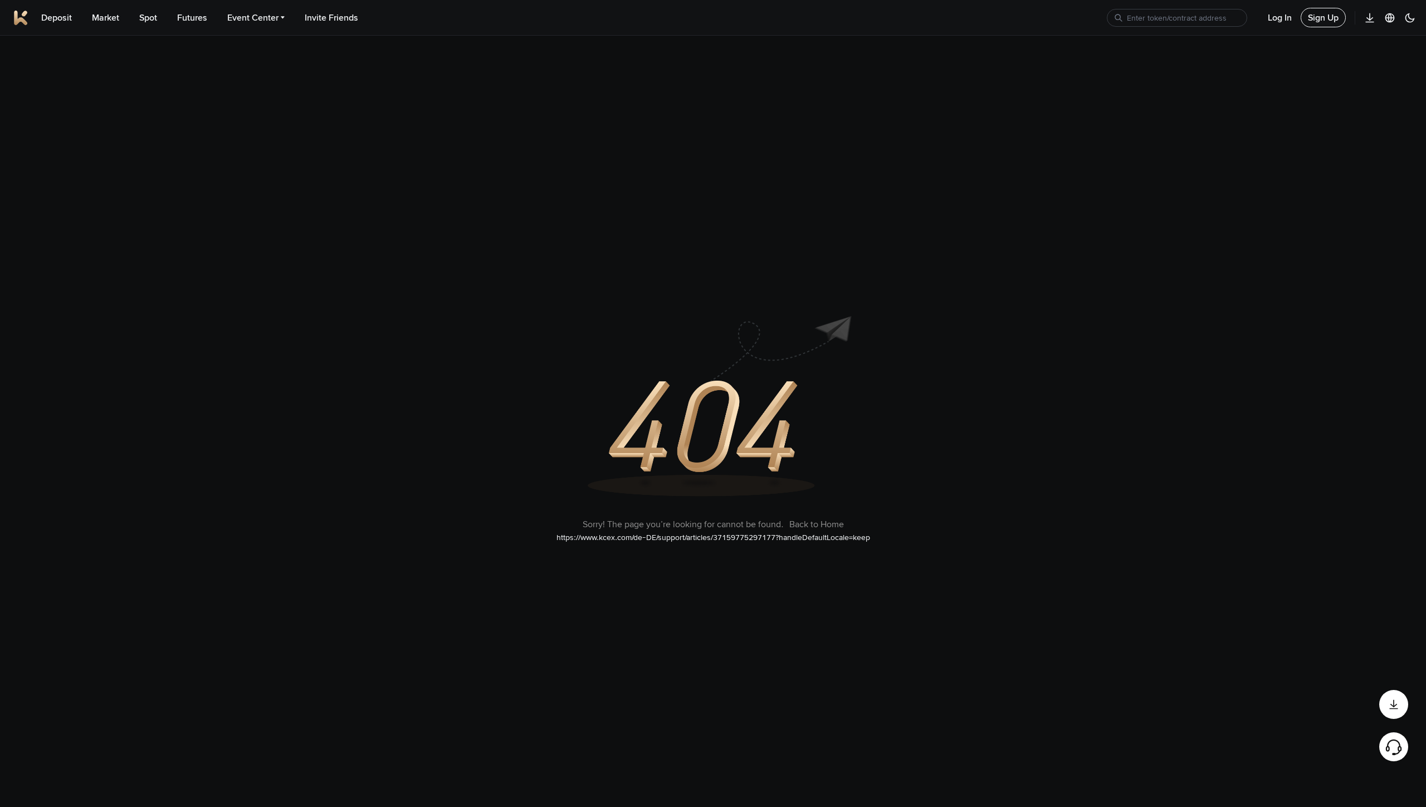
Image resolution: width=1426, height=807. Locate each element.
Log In (1280, 17)
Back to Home (816, 524)
